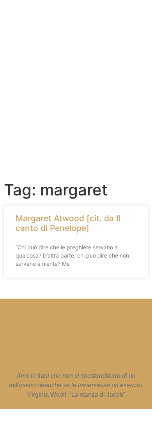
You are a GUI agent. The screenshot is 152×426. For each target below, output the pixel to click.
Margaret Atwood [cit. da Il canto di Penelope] (68, 223)
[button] (72, 144)
